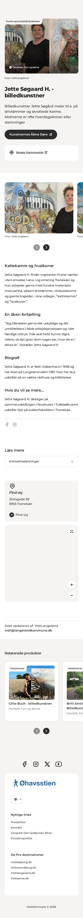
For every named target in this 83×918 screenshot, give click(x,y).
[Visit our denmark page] (24, 764)
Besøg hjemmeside (30, 152)
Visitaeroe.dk (20, 878)
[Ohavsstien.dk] (34, 783)
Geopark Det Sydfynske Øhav (31, 833)
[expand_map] (72, 531)
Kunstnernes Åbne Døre (28, 134)
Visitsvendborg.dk (23, 867)
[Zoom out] (71, 595)
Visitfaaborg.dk (21, 862)
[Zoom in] (71, 584)
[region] (41, 563)
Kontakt (16, 827)
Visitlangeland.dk (23, 873)
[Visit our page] (35, 764)
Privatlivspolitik (21, 838)
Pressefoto (18, 822)
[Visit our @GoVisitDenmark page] (47, 764)
